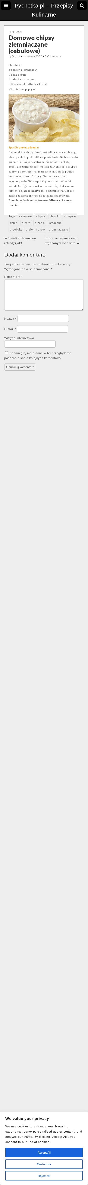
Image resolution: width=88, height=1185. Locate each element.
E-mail (10, 329)
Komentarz (13, 276)
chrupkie (70, 216)
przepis (40, 222)
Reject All (44, 1175)
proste (26, 222)
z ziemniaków (35, 229)
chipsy (40, 216)
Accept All (44, 1152)
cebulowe (25, 216)
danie (14, 222)
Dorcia (16, 56)
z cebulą (16, 229)
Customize (44, 1164)
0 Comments (53, 56)
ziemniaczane (58, 229)
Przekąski (15, 32)
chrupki (55, 216)
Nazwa (10, 318)
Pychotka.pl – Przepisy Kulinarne (44, 10)
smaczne (55, 222)
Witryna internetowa (19, 338)
